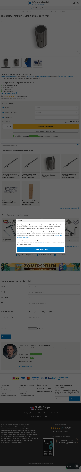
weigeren (42, 243)
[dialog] (40, 236)
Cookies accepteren (40, 249)
